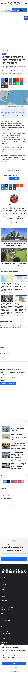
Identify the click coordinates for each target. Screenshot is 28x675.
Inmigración (4, 587)
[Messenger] (14, 83)
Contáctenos (4, 631)
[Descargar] (13, 115)
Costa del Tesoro (7, 495)
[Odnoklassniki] (6, 83)
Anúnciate (3, 638)
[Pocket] (10, 83)
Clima (7, 50)
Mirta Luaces (6, 70)
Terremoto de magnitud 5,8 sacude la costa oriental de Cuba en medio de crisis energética (21, 286)
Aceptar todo (14, 663)
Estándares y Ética (5, 609)
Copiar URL (14, 178)
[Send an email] (11, 70)
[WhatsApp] (17, 83)
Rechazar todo (14, 671)
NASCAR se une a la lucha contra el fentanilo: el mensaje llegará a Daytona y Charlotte (18, 466)
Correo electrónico (5, 353)
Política (3, 582)
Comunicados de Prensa (7, 607)
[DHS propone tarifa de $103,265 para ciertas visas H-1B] (6, 429)
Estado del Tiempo (14, 170)
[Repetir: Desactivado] (10, 115)
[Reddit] (21, 80)
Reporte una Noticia (6, 633)
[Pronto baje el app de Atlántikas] (14, 9)
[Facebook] (3, 80)
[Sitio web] (12, 222)
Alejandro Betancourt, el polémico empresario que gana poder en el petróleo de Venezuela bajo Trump (18, 446)
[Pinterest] (17, 80)
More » (20, 220)
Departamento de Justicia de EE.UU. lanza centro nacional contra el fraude (18, 437)
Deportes (3, 594)
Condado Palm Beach (6, 618)
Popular (4, 422)
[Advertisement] (14, 30)
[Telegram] (21, 83)
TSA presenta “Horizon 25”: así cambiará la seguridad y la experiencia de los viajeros (17, 456)
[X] (6, 80)
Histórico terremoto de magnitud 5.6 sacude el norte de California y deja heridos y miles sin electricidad (7, 287)
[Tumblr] (14, 80)
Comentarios (22, 422)
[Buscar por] (26, 4)
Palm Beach (6, 493)
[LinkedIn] (10, 80)
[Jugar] (3, 115)
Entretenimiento (5, 596)
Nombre (2, 347)
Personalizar (14, 667)
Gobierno (3, 584)
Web (1, 360)
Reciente (12, 422)
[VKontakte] (3, 83)
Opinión (3, 589)
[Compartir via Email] (3, 86)
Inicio (4, 50)
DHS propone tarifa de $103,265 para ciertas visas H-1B (17, 428)
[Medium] (16, 222)
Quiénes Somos (5, 605)
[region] (14, 660)
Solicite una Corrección (7, 636)
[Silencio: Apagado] (18, 115)
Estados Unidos (7, 498)
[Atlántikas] (14, 3)
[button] (26, 18)
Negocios (3, 591)
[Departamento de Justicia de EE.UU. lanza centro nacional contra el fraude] (6, 436)
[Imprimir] (6, 86)
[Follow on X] (10, 70)
